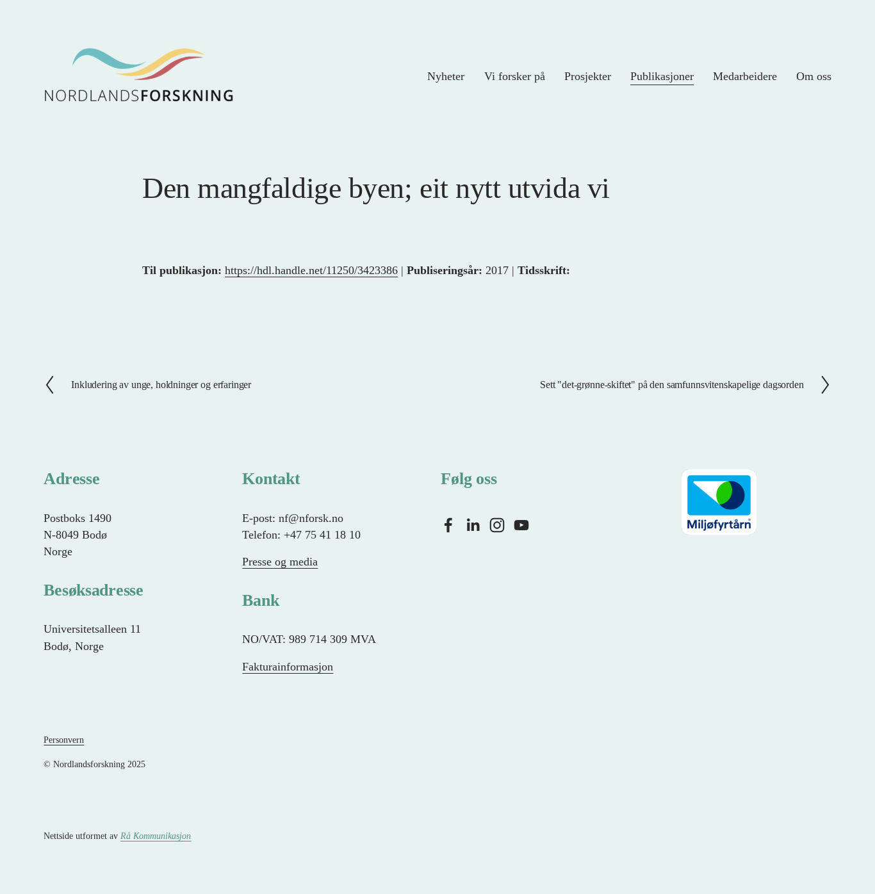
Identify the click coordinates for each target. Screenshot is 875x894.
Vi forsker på (514, 76)
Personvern (64, 740)
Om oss (813, 76)
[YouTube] (521, 525)
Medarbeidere (745, 76)
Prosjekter (587, 76)
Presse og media (280, 561)
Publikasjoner (662, 76)
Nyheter (445, 76)
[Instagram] (497, 525)
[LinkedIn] (472, 525)
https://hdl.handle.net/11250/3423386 (311, 270)
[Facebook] (448, 525)
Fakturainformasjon (287, 666)
